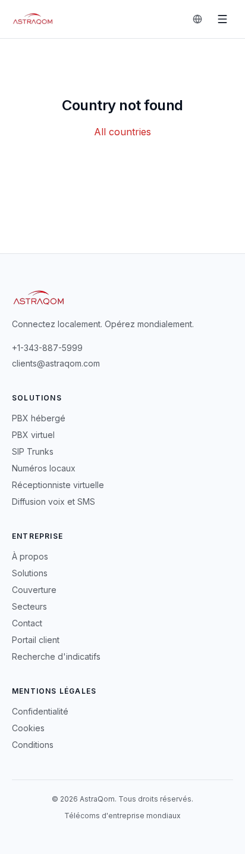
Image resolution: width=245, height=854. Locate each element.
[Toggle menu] (222, 19)
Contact (27, 623)
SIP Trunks (33, 451)
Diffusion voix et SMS (53, 501)
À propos (30, 556)
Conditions (33, 745)
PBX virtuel (33, 435)
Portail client (35, 640)
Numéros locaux (44, 468)
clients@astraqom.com (56, 363)
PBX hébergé (38, 418)
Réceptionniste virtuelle (58, 485)
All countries (122, 132)
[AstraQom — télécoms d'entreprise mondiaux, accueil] (33, 19)
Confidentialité (40, 711)
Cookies (28, 728)
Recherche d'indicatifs (56, 656)
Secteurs (29, 606)
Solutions (30, 573)
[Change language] (197, 19)
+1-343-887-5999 (47, 348)
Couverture (34, 590)
